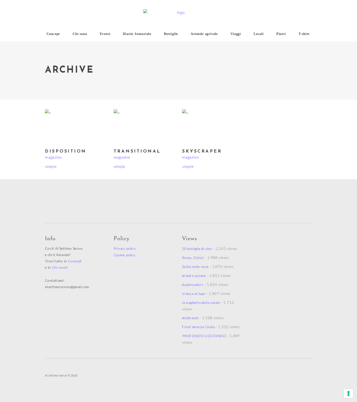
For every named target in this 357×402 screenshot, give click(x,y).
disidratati (190, 318)
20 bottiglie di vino (197, 249)
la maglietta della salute (201, 302)
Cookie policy (125, 255)
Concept (75, 261)
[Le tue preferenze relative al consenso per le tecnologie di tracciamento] (348, 393)
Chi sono (59, 267)
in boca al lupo (193, 293)
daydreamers (193, 284)
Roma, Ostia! (193, 258)
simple (51, 166)
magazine (53, 157)
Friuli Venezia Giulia (198, 327)
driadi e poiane (194, 276)
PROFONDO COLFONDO (204, 336)
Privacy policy (125, 248)
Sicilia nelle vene (195, 267)
